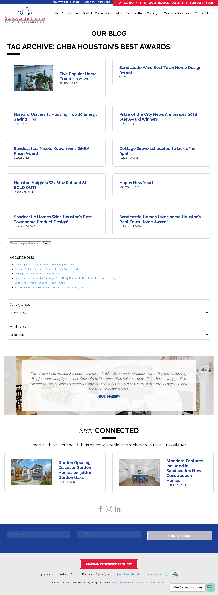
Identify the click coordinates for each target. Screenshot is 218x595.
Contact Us (203, 13)
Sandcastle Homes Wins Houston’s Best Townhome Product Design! (53, 219)
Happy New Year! (136, 182)
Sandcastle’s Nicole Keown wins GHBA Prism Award (51, 151)
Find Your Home (66, 13)
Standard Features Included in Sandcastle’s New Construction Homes (49, 269)
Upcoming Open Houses (164, 3)
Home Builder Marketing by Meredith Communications (138, 582)
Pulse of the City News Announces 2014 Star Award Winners (158, 117)
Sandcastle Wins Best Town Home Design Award (160, 70)
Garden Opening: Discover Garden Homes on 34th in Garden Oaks (48, 264)
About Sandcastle (129, 13)
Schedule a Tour (201, 3)
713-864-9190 (69, 2)
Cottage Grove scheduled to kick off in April (157, 151)
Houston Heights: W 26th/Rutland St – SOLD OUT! (52, 185)
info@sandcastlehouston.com (130, 574)
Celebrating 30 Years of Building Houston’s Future (40, 283)
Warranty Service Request (109, 564)
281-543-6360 (101, 2)
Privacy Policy (161, 574)
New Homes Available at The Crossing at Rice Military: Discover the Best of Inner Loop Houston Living (65, 278)
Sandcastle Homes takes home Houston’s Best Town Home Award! (160, 219)
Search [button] (46, 243)
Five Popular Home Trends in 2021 (78, 76)
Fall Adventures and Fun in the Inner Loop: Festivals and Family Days (49, 287)
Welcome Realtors (176, 13)
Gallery (152, 13)
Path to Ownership (97, 13)
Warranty (130, 3)
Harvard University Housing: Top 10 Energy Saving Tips (55, 117)
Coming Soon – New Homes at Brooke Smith (37, 273)
